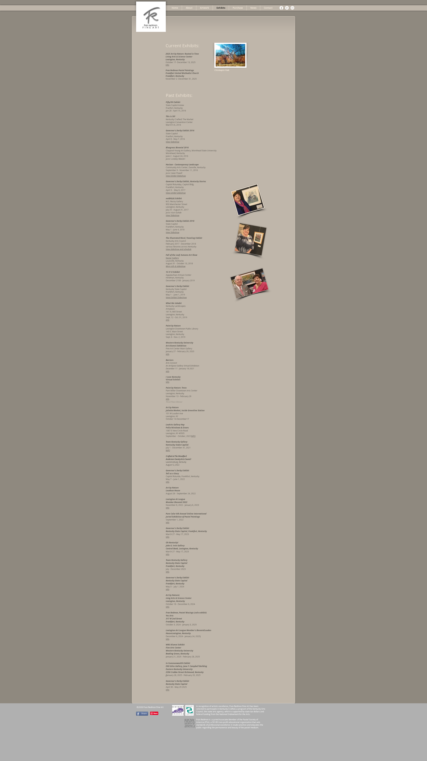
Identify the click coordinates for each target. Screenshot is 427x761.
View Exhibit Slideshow (176, 175)
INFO (193, 436)
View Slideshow (172, 141)
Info (167, 65)
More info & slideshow (175, 266)
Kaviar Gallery (172, 258)
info (167, 482)
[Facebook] (281, 8)
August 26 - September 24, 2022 (181, 493)
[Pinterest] (287, 8)
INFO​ (168, 450)
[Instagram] (292, 8)
